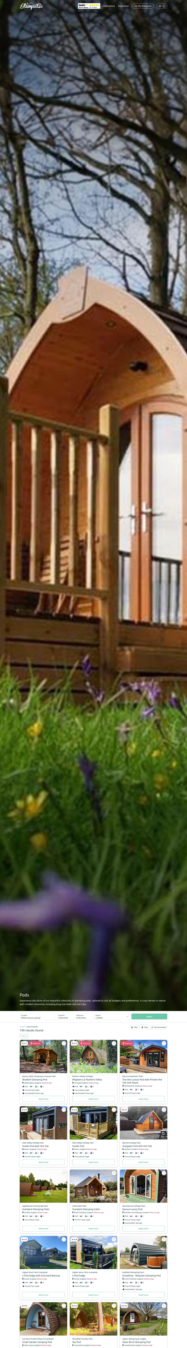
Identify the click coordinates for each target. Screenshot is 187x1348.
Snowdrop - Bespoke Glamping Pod (141, 1275)
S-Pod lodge (78, 1275)
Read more (43, 1099)
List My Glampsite (142, 6)
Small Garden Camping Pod (37, 1342)
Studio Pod (78, 1146)
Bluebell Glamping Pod (34, 1079)
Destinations (109, 6)
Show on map (47, 1083)
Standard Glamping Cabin (86, 1209)
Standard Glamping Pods (35, 1209)
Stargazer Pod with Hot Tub (137, 1146)
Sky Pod (76, 1342)
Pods (23, 1036)
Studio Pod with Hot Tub (35, 1146)
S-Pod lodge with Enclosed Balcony (41, 1275)
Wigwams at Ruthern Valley (87, 1079)
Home (22, 1026)
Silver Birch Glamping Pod (136, 1342)
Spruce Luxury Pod (132, 1209)
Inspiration (123, 6)
